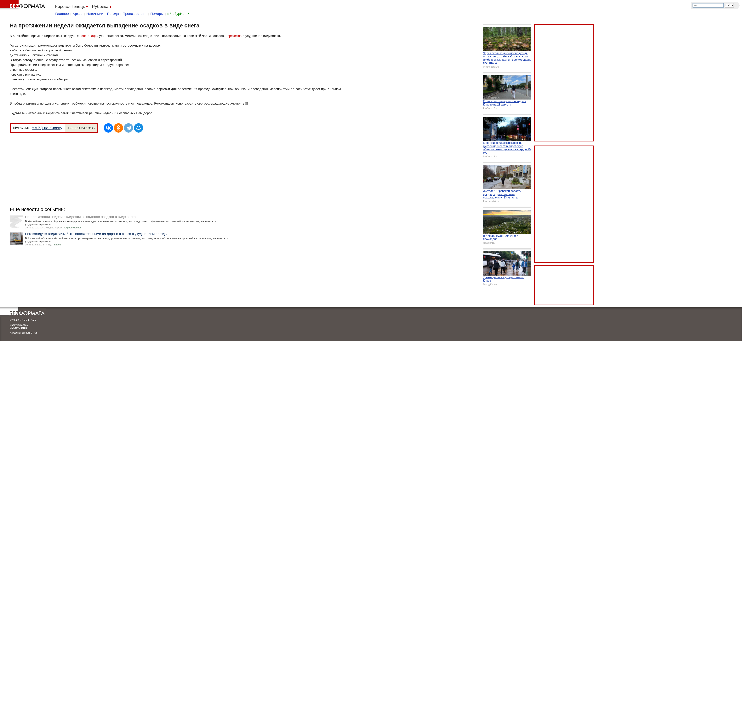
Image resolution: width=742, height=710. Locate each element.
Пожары (156, 14)
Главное (62, 14)
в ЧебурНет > (178, 14)
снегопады (89, 36)
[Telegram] (128, 128)
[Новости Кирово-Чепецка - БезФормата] (23, 5)
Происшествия (134, 14)
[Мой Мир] (138, 128)
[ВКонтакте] (108, 128)
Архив (78, 14)
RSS (35, 332)
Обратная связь (19, 325)
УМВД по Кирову (47, 128)
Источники (94, 14)
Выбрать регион (19, 328)
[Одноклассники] (118, 128)
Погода (113, 14)
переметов (234, 36)
